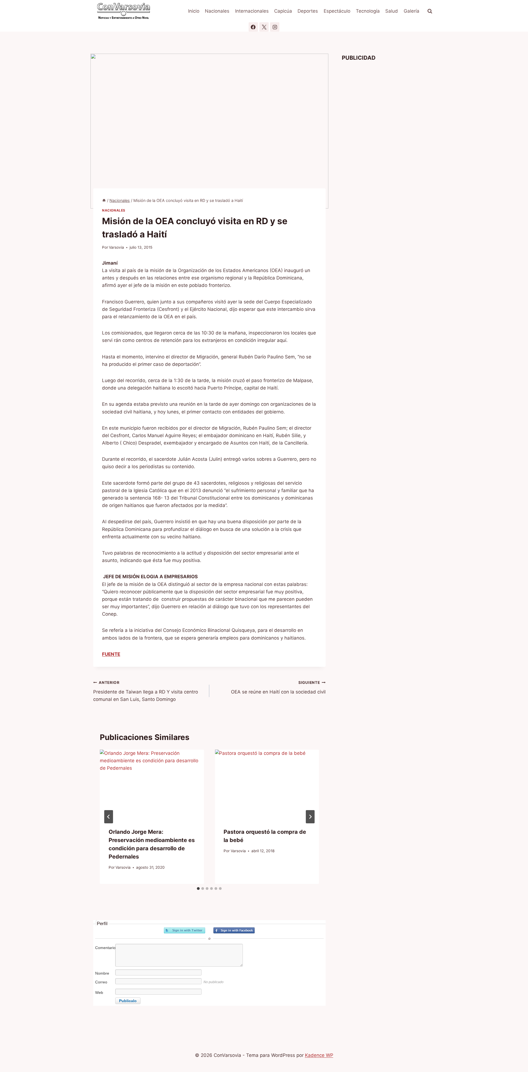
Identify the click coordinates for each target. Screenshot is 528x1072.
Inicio (193, 11)
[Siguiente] (310, 816)
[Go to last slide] (108, 816)
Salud (391, 11)
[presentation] (152, 784)
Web (99, 992)
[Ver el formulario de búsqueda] (430, 11)
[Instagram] (274, 27)
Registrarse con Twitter (184, 930)
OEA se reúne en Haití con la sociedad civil (278, 687)
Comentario (104, 947)
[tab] (198, 888)
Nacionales (217, 11)
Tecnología (368, 11)
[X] (264, 27)
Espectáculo (337, 11)
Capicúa (283, 11)
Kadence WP (319, 1055)
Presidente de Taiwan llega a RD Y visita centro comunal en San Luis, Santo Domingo (145, 691)
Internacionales (252, 11)
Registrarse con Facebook (234, 930)
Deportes (308, 11)
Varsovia (116, 247)
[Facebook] (253, 27)
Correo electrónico (104, 985)
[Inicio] (104, 200)
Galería (411, 11)
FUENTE (111, 654)
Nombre (102, 973)
